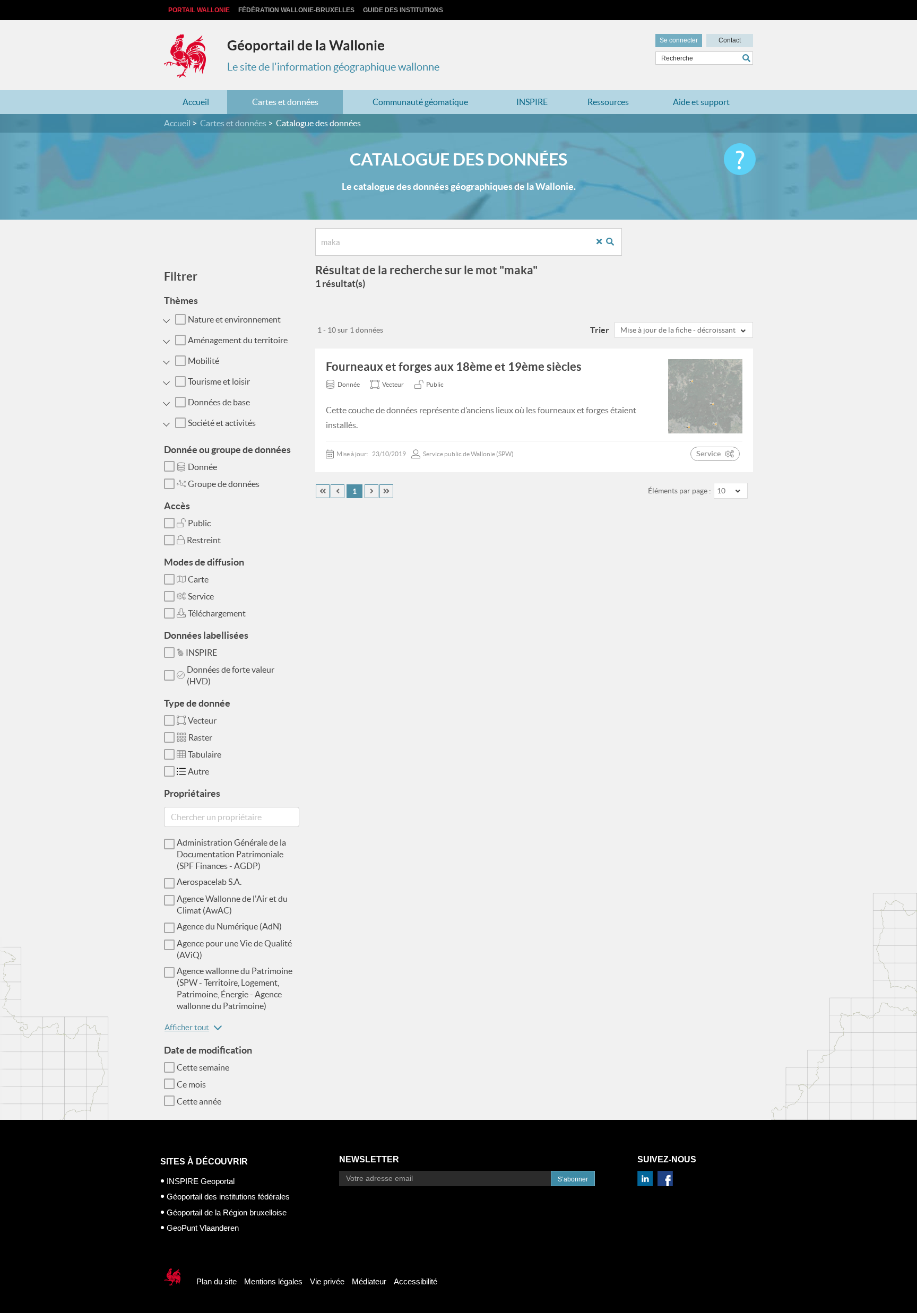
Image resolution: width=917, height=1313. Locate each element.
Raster (200, 737)
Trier (599, 330)
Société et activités (222, 423)
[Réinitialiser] (603, 242)
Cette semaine (203, 1067)
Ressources (608, 102)
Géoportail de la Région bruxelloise (227, 1212)
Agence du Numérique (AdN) (229, 926)
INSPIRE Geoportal (201, 1181)
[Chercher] (747, 58)
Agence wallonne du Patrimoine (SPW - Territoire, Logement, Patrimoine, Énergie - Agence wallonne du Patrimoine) (234, 988)
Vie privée (327, 1281)
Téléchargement (217, 613)
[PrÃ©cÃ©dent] (337, 491)
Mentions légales (273, 1281)
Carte (198, 579)
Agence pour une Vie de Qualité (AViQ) (234, 949)
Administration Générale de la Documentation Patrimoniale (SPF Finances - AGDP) (231, 854)
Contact (730, 40)
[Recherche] (614, 242)
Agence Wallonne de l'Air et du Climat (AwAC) (232, 904)
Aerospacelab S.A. (209, 881)
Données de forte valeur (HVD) (230, 675)
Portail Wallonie (199, 10)
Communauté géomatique (420, 102)
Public (199, 523)
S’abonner (573, 1179)
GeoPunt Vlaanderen (203, 1227)
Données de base (219, 402)
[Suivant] (371, 491)
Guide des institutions (403, 10)
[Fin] (386, 491)
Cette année (199, 1101)
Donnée (202, 467)
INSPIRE (532, 102)
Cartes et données (285, 102)
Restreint (204, 540)
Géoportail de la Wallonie (306, 45)
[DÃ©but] (323, 491)
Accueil (196, 102)
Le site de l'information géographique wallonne (333, 67)
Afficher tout (187, 1027)
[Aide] (740, 159)
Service (201, 596)
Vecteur (202, 720)
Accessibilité (415, 1281)
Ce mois (191, 1084)
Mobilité (203, 361)
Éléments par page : (679, 490)
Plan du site (216, 1281)
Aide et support (701, 102)
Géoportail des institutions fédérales (228, 1196)
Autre (198, 771)
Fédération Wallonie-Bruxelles (296, 10)
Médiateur (369, 1281)
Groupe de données (223, 484)
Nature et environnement (234, 319)
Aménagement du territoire (238, 340)
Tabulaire (204, 754)
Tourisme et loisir (219, 381)
